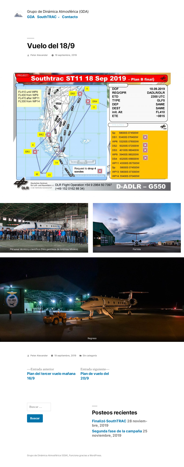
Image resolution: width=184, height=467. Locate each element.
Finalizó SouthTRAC (109, 421)
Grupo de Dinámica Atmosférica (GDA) (58, 11)
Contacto (70, 17)
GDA (31, 17)
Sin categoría (90, 355)
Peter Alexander (39, 55)
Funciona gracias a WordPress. (85, 455)
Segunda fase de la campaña (117, 431)
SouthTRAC (47, 17)
